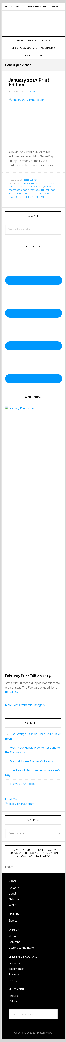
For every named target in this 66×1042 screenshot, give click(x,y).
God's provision (31, 190)
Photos (13, 996)
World (13, 905)
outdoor (38, 193)
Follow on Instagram (21, 803)
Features (14, 963)
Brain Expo (37, 187)
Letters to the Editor (22, 947)
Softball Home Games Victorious (31, 761)
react (12, 197)
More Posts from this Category (25, 705)
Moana (29, 193)
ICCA (52, 190)
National (14, 899)
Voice (12, 936)
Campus (14, 888)
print (47, 193)
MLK (21, 193)
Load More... (13, 799)
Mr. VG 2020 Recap (22, 784)
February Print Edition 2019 (28, 676)
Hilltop (45, 190)
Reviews (14, 974)
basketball (23, 187)
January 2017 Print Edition (29, 82)
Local (12, 893)
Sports (13, 920)
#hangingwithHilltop (36, 183)
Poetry (13, 980)
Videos (13, 1001)
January (13, 193)
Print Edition (30, 180)
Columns (14, 942)
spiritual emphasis (34, 197)
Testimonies (16, 969)
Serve (19, 197)
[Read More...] (14, 692)
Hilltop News (33, 22)
